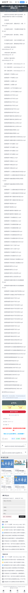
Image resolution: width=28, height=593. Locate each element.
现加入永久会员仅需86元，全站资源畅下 (14, 434)
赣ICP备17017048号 (14, 588)
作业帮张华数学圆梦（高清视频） (20, 471)
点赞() (23, 438)
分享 (14, 438)
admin (6, 438)
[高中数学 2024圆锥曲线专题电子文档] (7, 480)
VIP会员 (10, 406)
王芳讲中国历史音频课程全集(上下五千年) (14, 546)
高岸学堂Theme (13, 586)
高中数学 (14, 10)
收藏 (19, 438)
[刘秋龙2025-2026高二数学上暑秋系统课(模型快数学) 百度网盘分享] (20, 480)
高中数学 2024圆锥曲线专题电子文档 (7, 487)
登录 (23, 2)
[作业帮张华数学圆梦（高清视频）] (20, 463)
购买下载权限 (14, 411)
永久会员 (21, 406)
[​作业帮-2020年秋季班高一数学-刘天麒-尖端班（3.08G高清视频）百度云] (7, 463)
